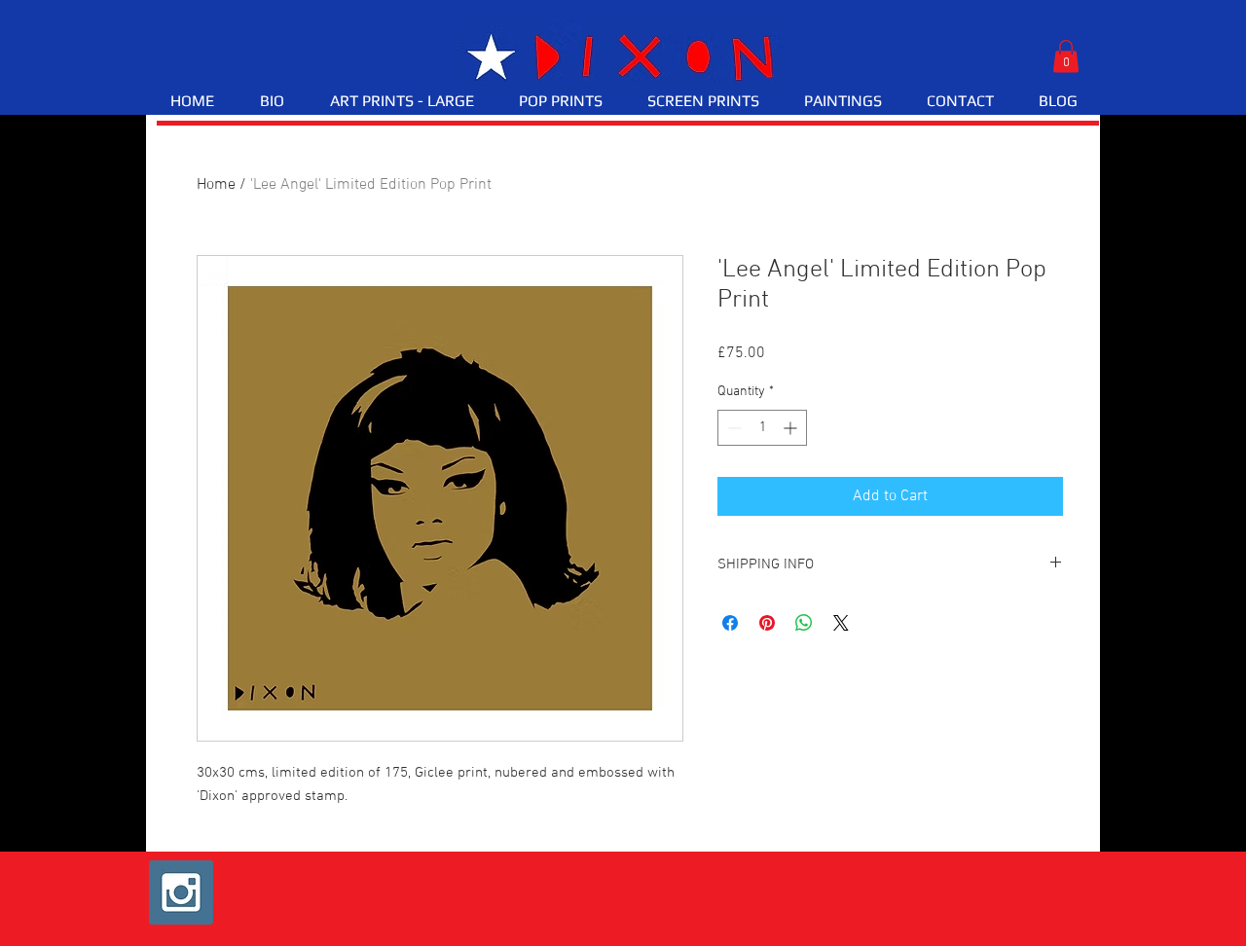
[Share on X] (841, 623)
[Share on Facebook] (730, 623)
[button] (1066, 56)
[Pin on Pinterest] (767, 623)
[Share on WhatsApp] (804, 623)
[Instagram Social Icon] (181, 892)
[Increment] (792, 428)
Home (216, 185)
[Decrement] (732, 428)
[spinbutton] (762, 428)
